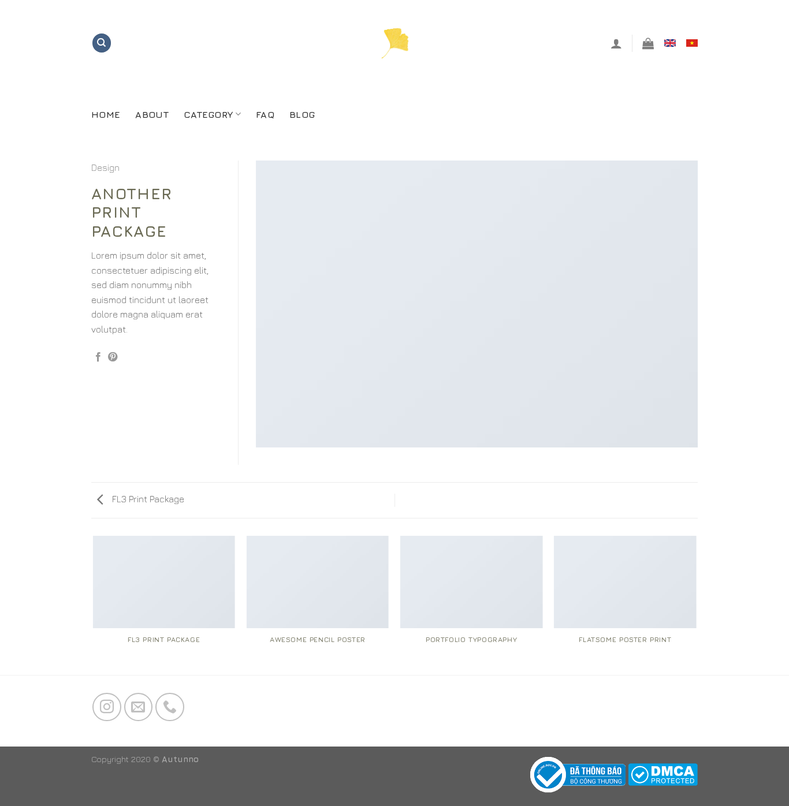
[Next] (696, 604)
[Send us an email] (138, 707)
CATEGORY (208, 114)
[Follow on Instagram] (106, 707)
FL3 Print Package (147, 499)
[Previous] (93, 604)
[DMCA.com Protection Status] (663, 773)
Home (105, 114)
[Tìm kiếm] (101, 43)
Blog (302, 114)
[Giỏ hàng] (648, 43)
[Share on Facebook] (98, 357)
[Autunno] (395, 43)
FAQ (265, 114)
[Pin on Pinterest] (112, 357)
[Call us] (169, 707)
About (152, 114)
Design (105, 167)
